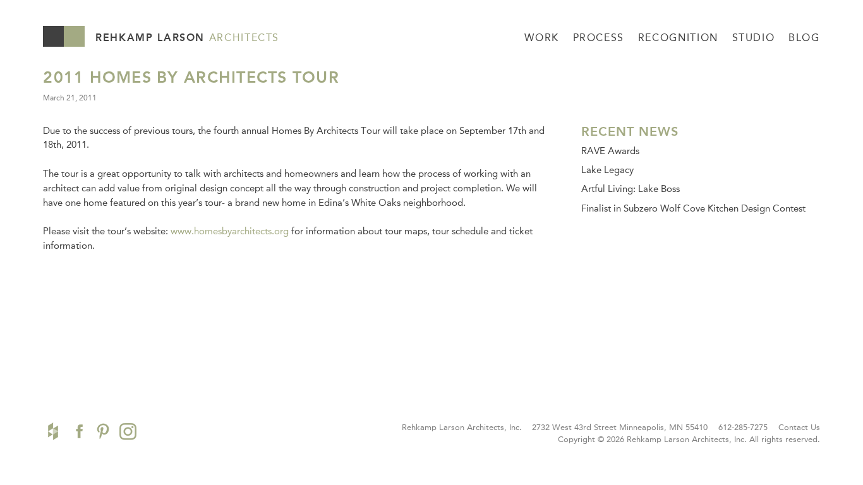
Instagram (128, 431)
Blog (804, 38)
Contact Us (799, 427)
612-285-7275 (743, 427)
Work (541, 38)
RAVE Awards (610, 151)
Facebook (78, 431)
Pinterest (103, 431)
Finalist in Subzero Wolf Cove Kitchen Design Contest (693, 208)
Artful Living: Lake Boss (630, 189)
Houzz (53, 431)
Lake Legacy (607, 170)
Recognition (678, 38)
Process (598, 38)
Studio (753, 38)
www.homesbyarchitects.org (230, 231)
